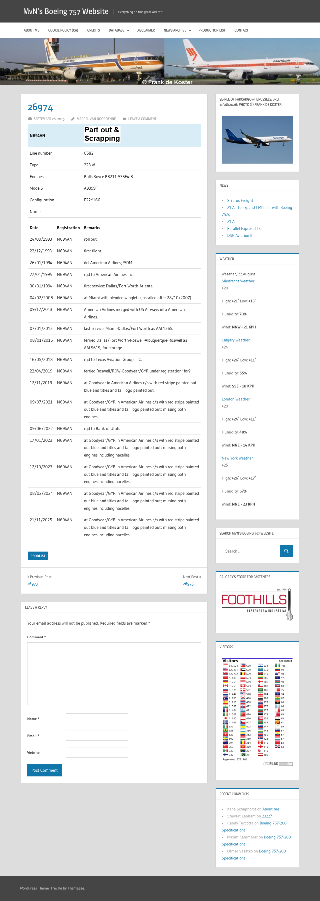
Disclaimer (145, 30)
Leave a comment (142, 118)
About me (31, 30)
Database (116, 30)
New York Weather (237, 458)
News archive (175, 30)
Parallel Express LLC (244, 228)
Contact (241, 30)
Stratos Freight (240, 200)
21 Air (232, 221)
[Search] (286, 551)
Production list (212, 30)
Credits (93, 30)
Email (33, 735)
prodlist (38, 556)
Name (33, 718)
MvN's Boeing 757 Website (65, 11)
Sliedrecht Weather (239, 280)
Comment (36, 637)
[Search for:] (251, 551)
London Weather (236, 398)
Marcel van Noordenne (96, 118)
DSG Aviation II (239, 235)
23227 (267, 815)
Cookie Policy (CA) (63, 30)
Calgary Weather (236, 339)
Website (33, 752)
